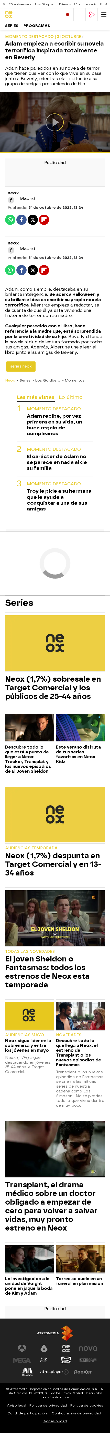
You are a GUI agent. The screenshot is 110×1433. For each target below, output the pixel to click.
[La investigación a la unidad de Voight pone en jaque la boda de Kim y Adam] (29, 1259)
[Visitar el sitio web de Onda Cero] (66, 1360)
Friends (65, 4)
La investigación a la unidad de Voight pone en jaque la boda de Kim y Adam (28, 1286)
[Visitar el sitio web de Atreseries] (44, 1360)
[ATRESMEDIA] (55, 1333)
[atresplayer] (91, 14)
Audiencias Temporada (31, 848)
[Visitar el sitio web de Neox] (66, 1348)
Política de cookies (86, 1405)
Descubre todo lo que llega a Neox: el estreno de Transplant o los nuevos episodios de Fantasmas (78, 1052)
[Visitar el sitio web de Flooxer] (83, 1372)
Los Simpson (46, 4)
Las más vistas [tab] (35, 397)
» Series (24, 380)
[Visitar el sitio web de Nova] (88, 1348)
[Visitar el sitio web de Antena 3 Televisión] (22, 1348)
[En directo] (67, 14)
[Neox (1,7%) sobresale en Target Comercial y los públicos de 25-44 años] (55, 643)
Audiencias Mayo (24, 1035)
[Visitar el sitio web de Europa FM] (88, 1360)
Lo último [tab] (71, 397)
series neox (21, 366)
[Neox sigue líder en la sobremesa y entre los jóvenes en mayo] (29, 1016)
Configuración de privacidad (76, 1413)
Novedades (68, 1035)
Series (11, 26)
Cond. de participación (27, 1413)
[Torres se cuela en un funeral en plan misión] (80, 1259)
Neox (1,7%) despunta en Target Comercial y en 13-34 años (53, 864)
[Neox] (27, 15)
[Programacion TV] (79, 14)
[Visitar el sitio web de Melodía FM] (27, 1372)
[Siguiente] (106, 4)
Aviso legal (16, 1405)
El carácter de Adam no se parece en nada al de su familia (57, 462)
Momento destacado (54, 408)
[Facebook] (11, 200)
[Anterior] (4, 4)
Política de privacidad (48, 1405)
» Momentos (73, 380)
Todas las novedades (30, 951)
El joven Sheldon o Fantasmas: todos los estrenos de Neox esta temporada (47, 972)
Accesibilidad (55, 1421)
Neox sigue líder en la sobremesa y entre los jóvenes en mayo (28, 1045)
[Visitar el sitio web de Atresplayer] (55, 1372)
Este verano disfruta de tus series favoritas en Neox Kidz (78, 754)
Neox (10, 380)
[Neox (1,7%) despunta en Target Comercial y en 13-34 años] (55, 815)
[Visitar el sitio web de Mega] (22, 1360)
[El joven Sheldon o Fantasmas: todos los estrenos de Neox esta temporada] (55, 918)
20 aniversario (20, 4)
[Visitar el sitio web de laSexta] (44, 1348)
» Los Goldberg (46, 380)
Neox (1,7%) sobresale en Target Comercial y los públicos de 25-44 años (53, 688)
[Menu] (104, 14)
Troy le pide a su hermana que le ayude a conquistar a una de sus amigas (59, 499)
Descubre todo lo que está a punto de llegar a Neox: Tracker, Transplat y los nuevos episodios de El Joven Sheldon (28, 759)
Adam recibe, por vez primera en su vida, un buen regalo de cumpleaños (54, 424)
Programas (37, 26)
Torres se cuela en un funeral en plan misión (79, 1281)
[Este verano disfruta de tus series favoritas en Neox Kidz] (80, 728)
